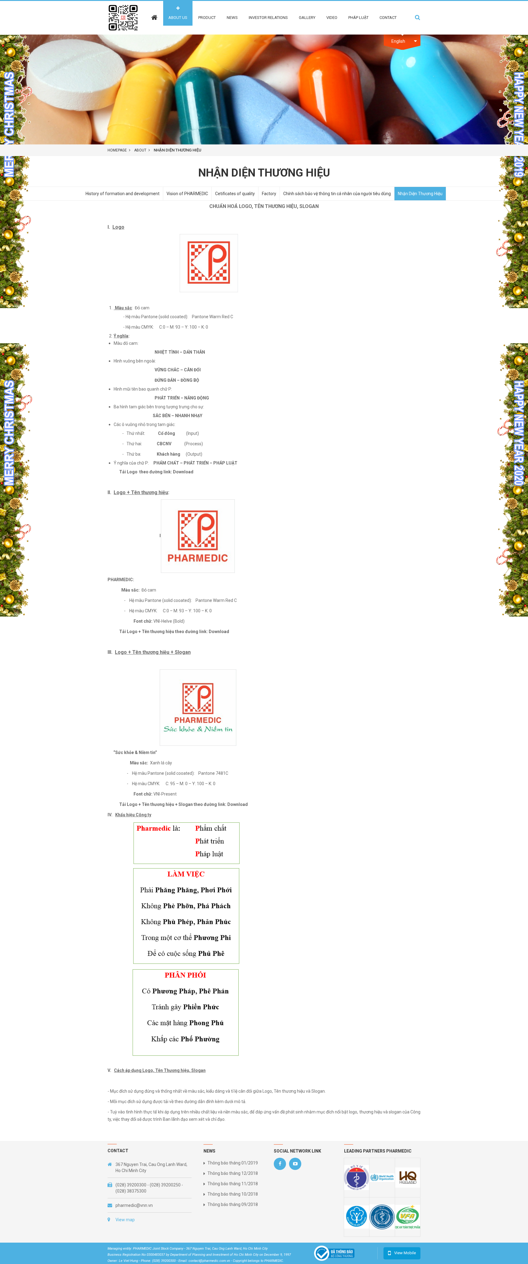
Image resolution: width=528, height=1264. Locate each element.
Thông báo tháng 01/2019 (232, 1162)
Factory (269, 193)
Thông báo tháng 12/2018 (232, 1173)
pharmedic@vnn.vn (134, 1205)
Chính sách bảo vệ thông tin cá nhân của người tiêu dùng (337, 193)
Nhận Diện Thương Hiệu (420, 193)
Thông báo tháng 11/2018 (232, 1183)
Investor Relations (268, 17)
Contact (388, 17)
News (232, 17)
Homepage (117, 150)
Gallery (307, 17)
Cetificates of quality (235, 193)
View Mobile (405, 1253)
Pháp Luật (358, 17)
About (140, 150)
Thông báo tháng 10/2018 (232, 1194)
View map (125, 1219)
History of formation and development (123, 193)
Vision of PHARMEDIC (187, 193)
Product (207, 17)
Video (331, 17)
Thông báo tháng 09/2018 (232, 1204)
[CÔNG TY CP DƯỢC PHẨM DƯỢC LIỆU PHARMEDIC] (123, 17)
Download (183, 471)
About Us (177, 17)
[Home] (154, 13)
